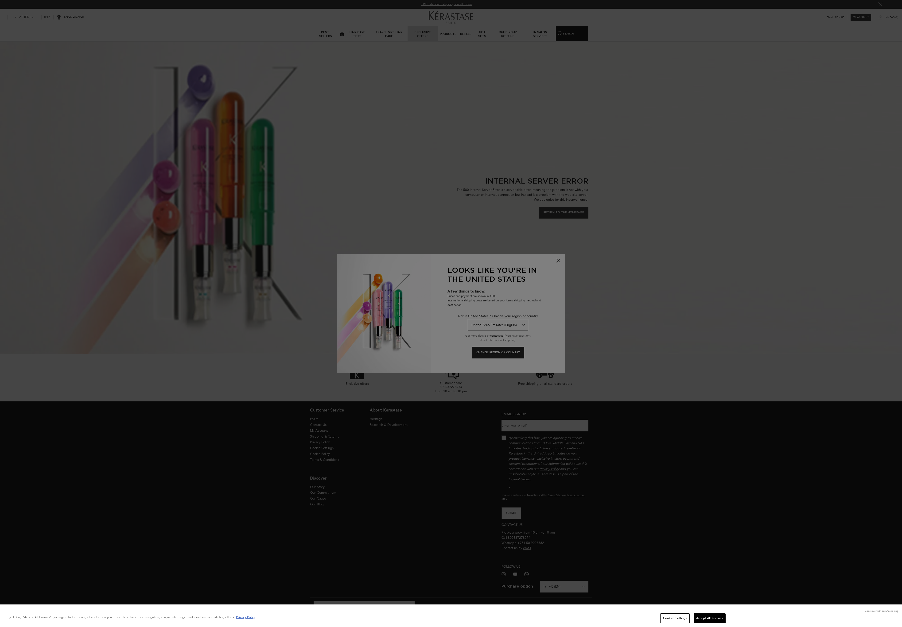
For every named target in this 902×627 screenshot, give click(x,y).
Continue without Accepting (881, 611)
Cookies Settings (675, 618)
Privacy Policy (245, 617)
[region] (451, 615)
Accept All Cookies (709, 618)
